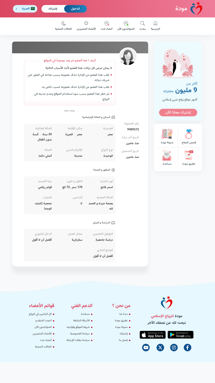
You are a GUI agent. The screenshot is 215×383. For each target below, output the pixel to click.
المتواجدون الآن (125, 29)
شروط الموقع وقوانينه (78, 327)
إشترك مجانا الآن (178, 112)
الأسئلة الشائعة (81, 321)
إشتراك (52, 9)
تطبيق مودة (188, 164)
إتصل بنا (123, 340)
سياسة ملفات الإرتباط (78, 340)
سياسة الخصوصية (80, 334)
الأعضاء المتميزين (86, 29)
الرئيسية (155, 29)
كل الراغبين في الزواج (40, 314)
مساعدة (167, 164)
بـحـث (142, 29)
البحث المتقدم (43, 321)
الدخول (75, 9)
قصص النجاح (189, 143)
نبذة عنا (123, 314)
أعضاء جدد (106, 29)
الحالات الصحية (63, 29)
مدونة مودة (167, 143)
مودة (181, 8)
